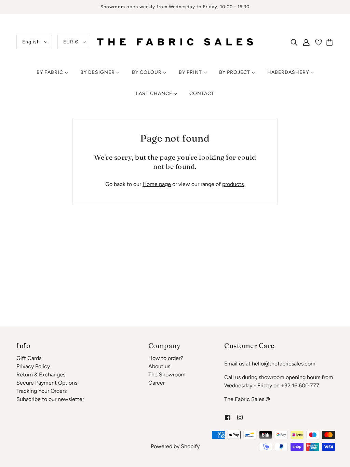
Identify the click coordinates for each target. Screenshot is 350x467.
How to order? (165, 358)
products (233, 184)
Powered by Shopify (175, 446)
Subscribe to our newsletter (50, 399)
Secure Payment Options (46, 382)
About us (159, 366)
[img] (294, 42)
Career (156, 382)
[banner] (175, 41)
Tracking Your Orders (41, 391)
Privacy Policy (33, 366)
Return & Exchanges (40, 374)
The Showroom (167, 374)
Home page (157, 184)
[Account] (306, 42)
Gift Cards (28, 358)
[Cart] (330, 42)
